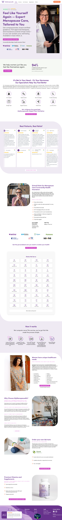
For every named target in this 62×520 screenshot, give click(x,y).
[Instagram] (56, 512)
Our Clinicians (25, 2)
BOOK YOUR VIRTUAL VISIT (31, 114)
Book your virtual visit (44, 385)
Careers (26, 513)
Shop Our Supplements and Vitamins (17, 499)
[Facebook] (54, 512)
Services (20, 2)
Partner (36, 2)
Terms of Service (46, 513)
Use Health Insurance (35, 223)
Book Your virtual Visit (31, 247)
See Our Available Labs (44, 468)
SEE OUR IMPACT (8, 70)
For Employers (27, 515)
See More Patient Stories (31, 170)
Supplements (31, 2)
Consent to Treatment (47, 512)
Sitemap (54, 516)
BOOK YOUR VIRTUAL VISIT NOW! (11, 39)
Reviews (35, 512)
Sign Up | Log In (56, 1)
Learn (26, 512)
